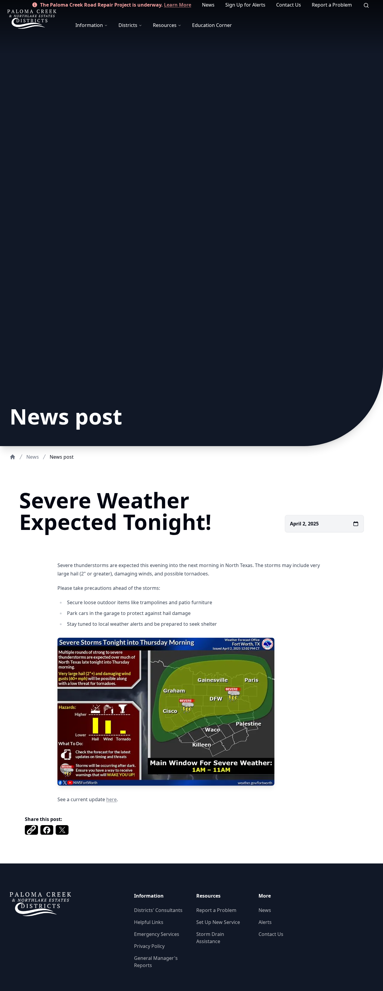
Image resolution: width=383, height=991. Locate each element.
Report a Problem (332, 4)
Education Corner (212, 25)
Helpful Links (148, 922)
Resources (165, 25)
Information (89, 25)
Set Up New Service (218, 922)
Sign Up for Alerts (245, 4)
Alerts (265, 922)
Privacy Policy (149, 946)
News (208, 4)
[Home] (13, 457)
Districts (127, 25)
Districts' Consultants (158, 910)
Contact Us (288, 4)
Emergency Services (156, 934)
